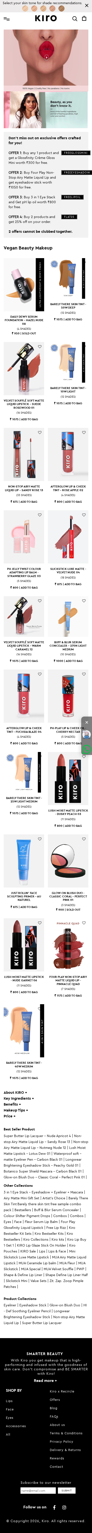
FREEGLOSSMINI (76, 153)
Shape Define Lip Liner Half (66, 1275)
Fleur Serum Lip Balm (41, 1222)
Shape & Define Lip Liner (23, 1275)
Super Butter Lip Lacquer (42, 1323)
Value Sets (38, 1281)
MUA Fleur (67, 1263)
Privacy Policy (61, 1441)
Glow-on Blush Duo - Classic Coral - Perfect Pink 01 (44, 1177)
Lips (42, 1251)
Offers (55, 1400)
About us (57, 1425)
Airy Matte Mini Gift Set (21, 1198)
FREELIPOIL (72, 197)
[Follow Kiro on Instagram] (64, 1507)
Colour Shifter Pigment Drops (27, 1216)
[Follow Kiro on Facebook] (54, 1507)
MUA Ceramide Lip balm (37, 1263)
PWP (80, 1269)
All (8, 1434)
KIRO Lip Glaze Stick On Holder (41, 1245)
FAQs (54, 1416)
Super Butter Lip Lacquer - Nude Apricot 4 (37, 1136)
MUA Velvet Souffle (58, 1269)
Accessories (16, 1426)
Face (18, 1222)
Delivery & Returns (65, 1450)
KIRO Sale (28, 1251)
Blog (53, 1408)
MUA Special (30, 1269)
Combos (60, 1216)
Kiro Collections (35, 1239)
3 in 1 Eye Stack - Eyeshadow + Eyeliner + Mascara (43, 1192)
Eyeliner (10, 1305)
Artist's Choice (53, 1198)
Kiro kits (58, 1239)
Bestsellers (22, 1210)
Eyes (7, 1222)
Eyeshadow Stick (32, 1305)
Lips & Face (57, 1251)
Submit (67, 1490)
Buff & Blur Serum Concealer (56, 1210)
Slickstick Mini (16, 1281)
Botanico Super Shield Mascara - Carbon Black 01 (42, 1171)
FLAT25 (69, 217)
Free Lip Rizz (56, 1227)
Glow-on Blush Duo (65, 1305)
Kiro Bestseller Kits (49, 1233)
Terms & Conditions (66, 1433)
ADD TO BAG (73, 319)
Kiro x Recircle (62, 1391)
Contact (56, 1467)
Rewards (57, 1458)
